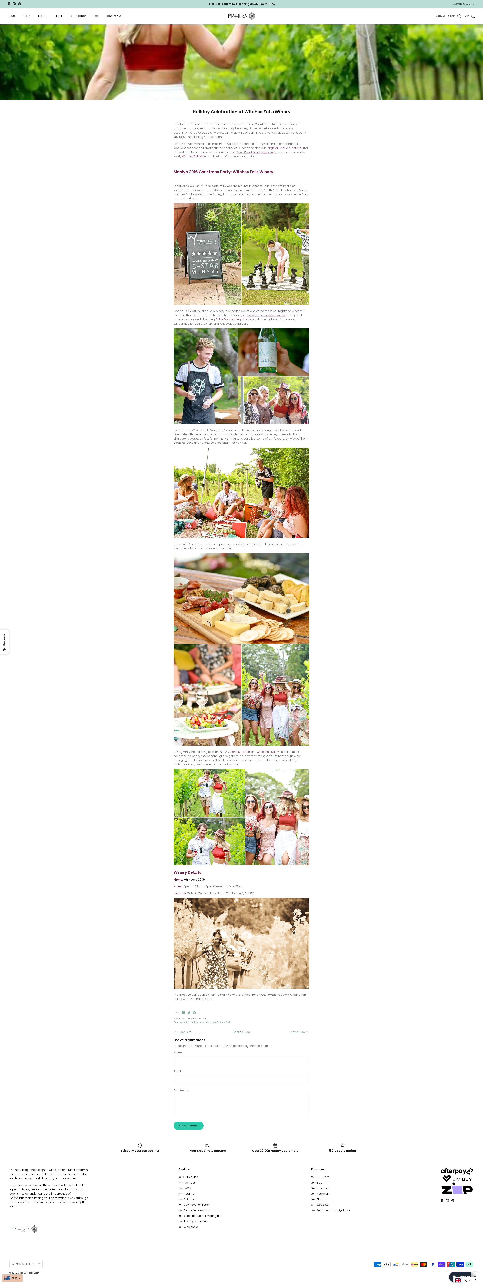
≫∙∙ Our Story (320, 1177)
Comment (181, 1090)
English (467, 1280)
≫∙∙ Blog (316, 1183)
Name (178, 1052)
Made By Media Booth (28, 1272)
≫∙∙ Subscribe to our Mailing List (200, 1216)
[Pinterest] (19, 3)
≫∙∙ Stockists (319, 1205)
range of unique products (283, 148)
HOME (11, 16)
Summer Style (224, 1022)
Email (177, 1071)
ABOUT (42, 16)
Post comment (188, 1125)
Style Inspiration (207, 1022)
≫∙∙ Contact (187, 1183)
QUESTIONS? (77, 16)
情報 (96, 16)
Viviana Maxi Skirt (239, 752)
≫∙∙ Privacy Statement (193, 1221)
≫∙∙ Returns (186, 1193)
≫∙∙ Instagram (321, 1193)
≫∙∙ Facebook (320, 1188)
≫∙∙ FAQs (185, 1188)
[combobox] (466, 1280)
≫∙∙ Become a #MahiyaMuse (330, 1210)
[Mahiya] (241, 16)
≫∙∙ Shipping (187, 1199)
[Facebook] (9, 3)
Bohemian (184, 1022)
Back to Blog (241, 1032)
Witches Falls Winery (195, 156)
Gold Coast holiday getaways (257, 152)
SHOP (26, 16)
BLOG (58, 16)
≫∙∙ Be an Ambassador (194, 1210)
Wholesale (113, 16)
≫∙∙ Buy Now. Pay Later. (194, 1205)
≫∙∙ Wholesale (188, 1227)
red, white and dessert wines (266, 315)
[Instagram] (14, 3)
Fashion (194, 1022)
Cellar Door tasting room (232, 319)
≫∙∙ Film (316, 1199)
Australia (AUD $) (462, 3)
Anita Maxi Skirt (267, 752)
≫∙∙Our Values (188, 1177)
